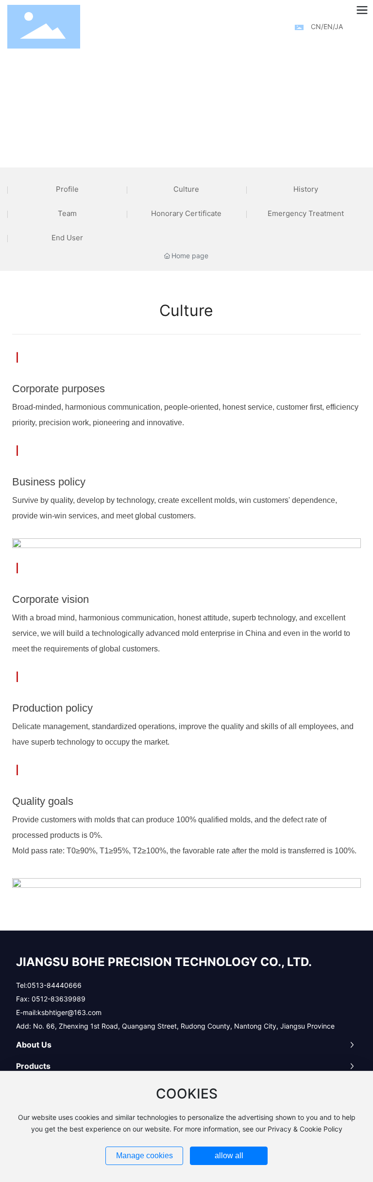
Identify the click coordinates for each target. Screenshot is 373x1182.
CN (316, 26)
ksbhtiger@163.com (69, 1012)
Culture (186, 189)
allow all (229, 1155)
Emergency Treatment (306, 213)
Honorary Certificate (186, 213)
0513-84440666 (54, 985)
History (305, 189)
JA (339, 26)
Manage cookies (144, 1155)
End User (67, 237)
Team (67, 213)
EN (328, 26)
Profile (67, 189)
